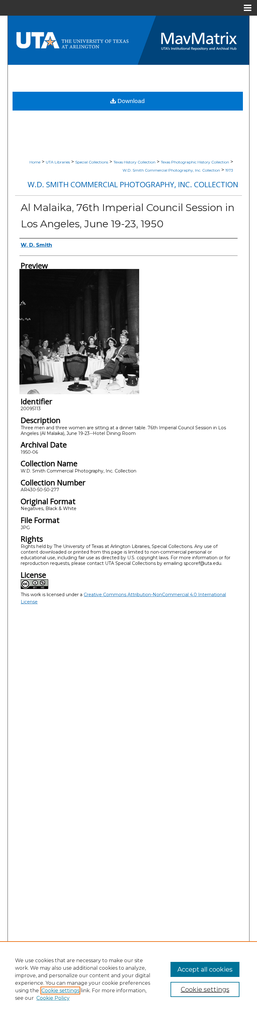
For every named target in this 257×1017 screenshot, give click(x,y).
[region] (128, 979)
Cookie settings (60, 991)
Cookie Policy (53, 998)
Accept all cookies (205, 969)
